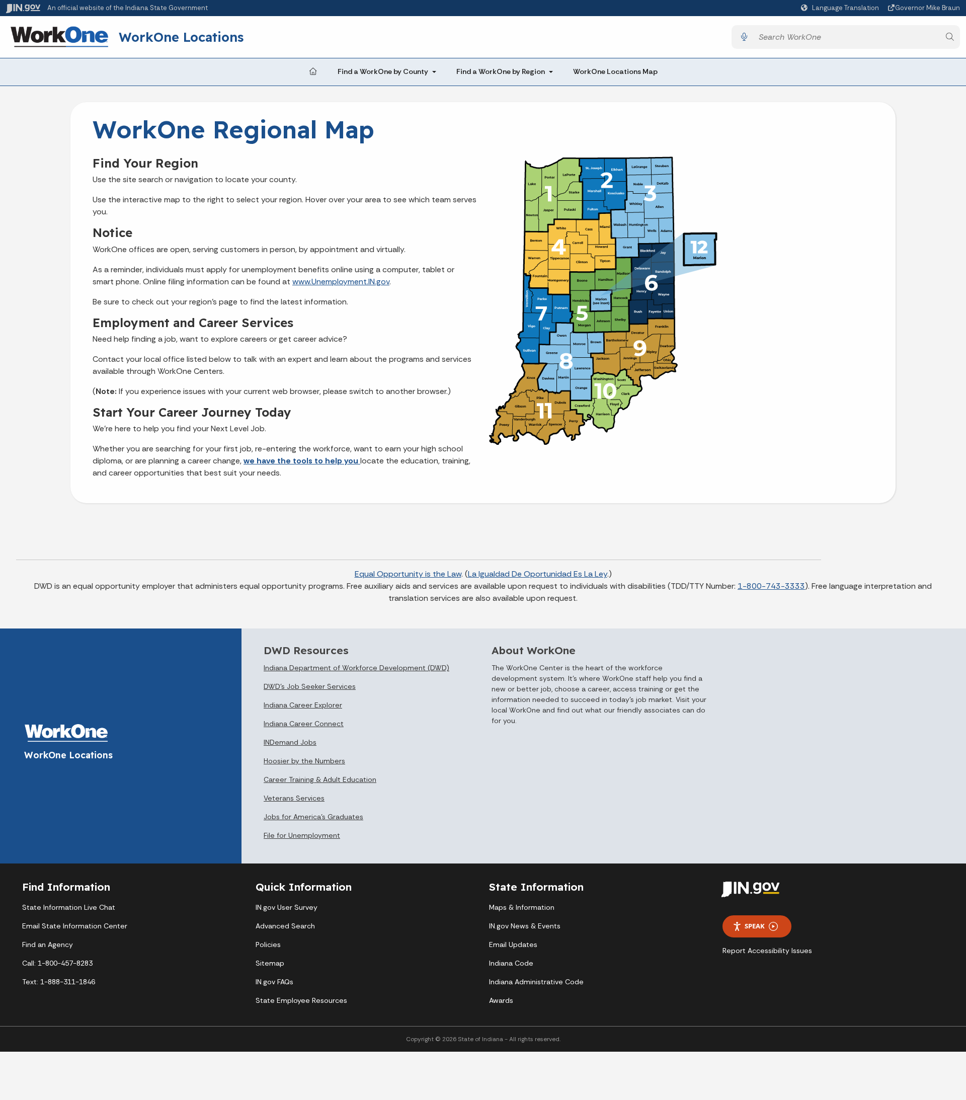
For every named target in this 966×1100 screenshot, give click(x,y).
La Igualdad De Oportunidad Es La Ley (537, 574)
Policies (268, 944)
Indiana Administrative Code (536, 981)
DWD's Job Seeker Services (310, 686)
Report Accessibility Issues (767, 950)
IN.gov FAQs (274, 981)
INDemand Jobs (290, 742)
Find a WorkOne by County (383, 71)
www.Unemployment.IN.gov (340, 281)
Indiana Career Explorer (303, 705)
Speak (755, 925)
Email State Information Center (74, 925)
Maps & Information (521, 907)
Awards (501, 1000)
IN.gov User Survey (286, 907)
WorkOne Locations (181, 37)
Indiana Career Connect (304, 724)
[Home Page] (313, 72)
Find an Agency (47, 944)
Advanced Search (285, 925)
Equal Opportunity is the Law (408, 574)
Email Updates (513, 944)
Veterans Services (294, 798)
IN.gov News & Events (524, 925)
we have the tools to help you (302, 460)
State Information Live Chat (68, 907)
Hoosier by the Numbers (304, 761)
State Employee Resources (301, 1000)
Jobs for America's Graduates (313, 817)
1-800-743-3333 (771, 586)
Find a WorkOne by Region (500, 71)
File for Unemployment (302, 835)
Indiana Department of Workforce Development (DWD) (356, 668)
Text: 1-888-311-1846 (58, 981)
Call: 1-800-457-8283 (57, 963)
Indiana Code (511, 963)
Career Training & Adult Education (320, 779)
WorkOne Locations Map (615, 71)
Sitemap (270, 963)
